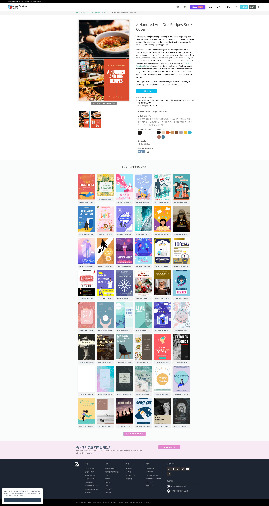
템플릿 (97, 13)
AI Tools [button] (196, 7)
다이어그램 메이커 (91, 475)
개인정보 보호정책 (152, 475)
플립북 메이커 (89, 472)
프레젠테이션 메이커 (92, 486)
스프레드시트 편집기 (92, 489)
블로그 (107, 482)
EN (150, 106)
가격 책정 (88, 493)
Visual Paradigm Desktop (33, 1)
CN (156, 106)
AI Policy (149, 472)
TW (153, 106)
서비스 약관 (150, 468)
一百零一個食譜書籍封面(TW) (178, 100)
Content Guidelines (153, 479)
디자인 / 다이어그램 (112, 472)
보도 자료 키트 (131, 475)
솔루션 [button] (219, 7)
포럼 (106, 475)
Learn (107, 479)
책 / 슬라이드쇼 (110, 468)
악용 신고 (149, 486)
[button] (185, 7)
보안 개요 (149, 482)
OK (22, 500)
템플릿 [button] (228, 7)
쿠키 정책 (24, 493)
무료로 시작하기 (169, 447)
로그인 (252, 7)
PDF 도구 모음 (89, 468)
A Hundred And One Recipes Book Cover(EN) (151, 100)
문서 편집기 (89, 482)
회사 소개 (129, 468)
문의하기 (129, 479)
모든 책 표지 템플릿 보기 (134, 434)
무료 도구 (108, 489)
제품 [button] (177, 7)
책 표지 (104, 13)
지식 (106, 486)
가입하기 (244, 7)
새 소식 (128, 472)
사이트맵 (108, 493)
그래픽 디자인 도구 (86, 13)
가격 (236, 7)
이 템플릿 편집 (146, 91)
